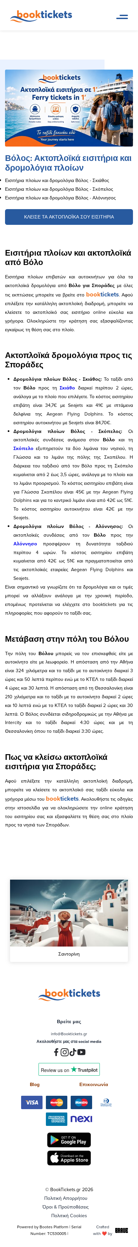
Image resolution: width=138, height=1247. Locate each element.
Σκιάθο (67, 387)
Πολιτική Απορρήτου (65, 1198)
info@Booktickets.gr (69, 1034)
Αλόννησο (25, 543)
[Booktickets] (42, 20)
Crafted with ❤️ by (102, 1230)
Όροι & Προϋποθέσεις (66, 1207)
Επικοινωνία (93, 1084)
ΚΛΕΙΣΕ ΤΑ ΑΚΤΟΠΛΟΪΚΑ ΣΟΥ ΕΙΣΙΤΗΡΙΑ (69, 216)
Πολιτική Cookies (69, 1215)
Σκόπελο (23, 448)
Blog (35, 1084)
